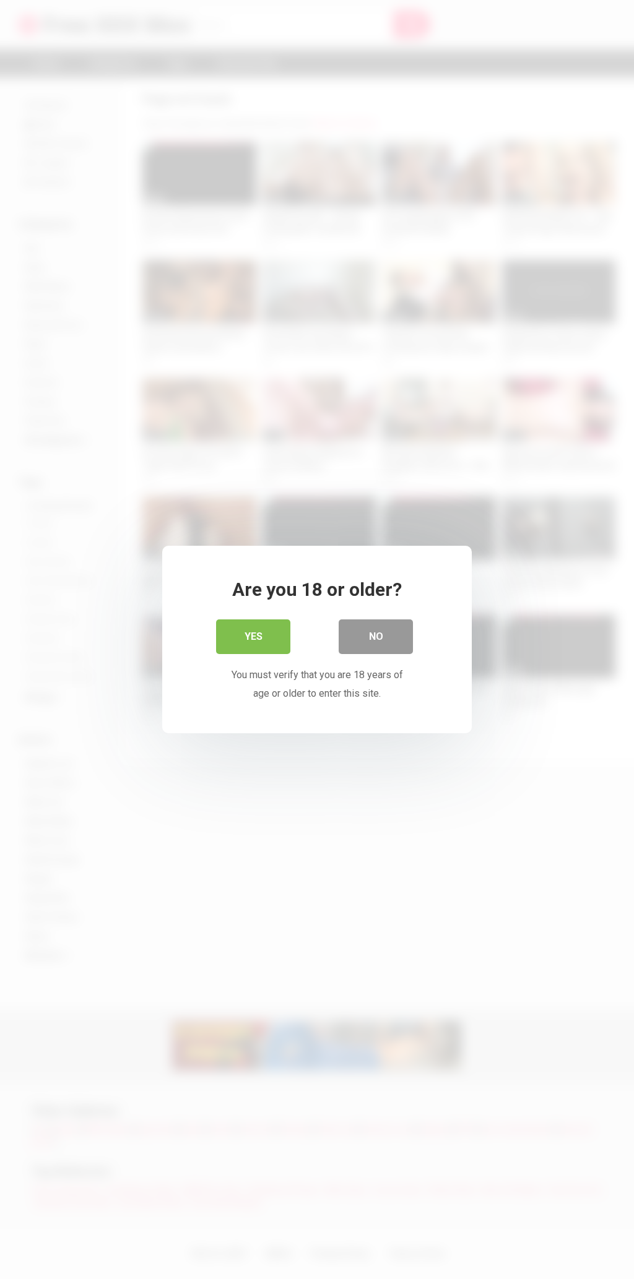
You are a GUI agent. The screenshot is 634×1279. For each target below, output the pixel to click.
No (376, 636)
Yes (254, 636)
